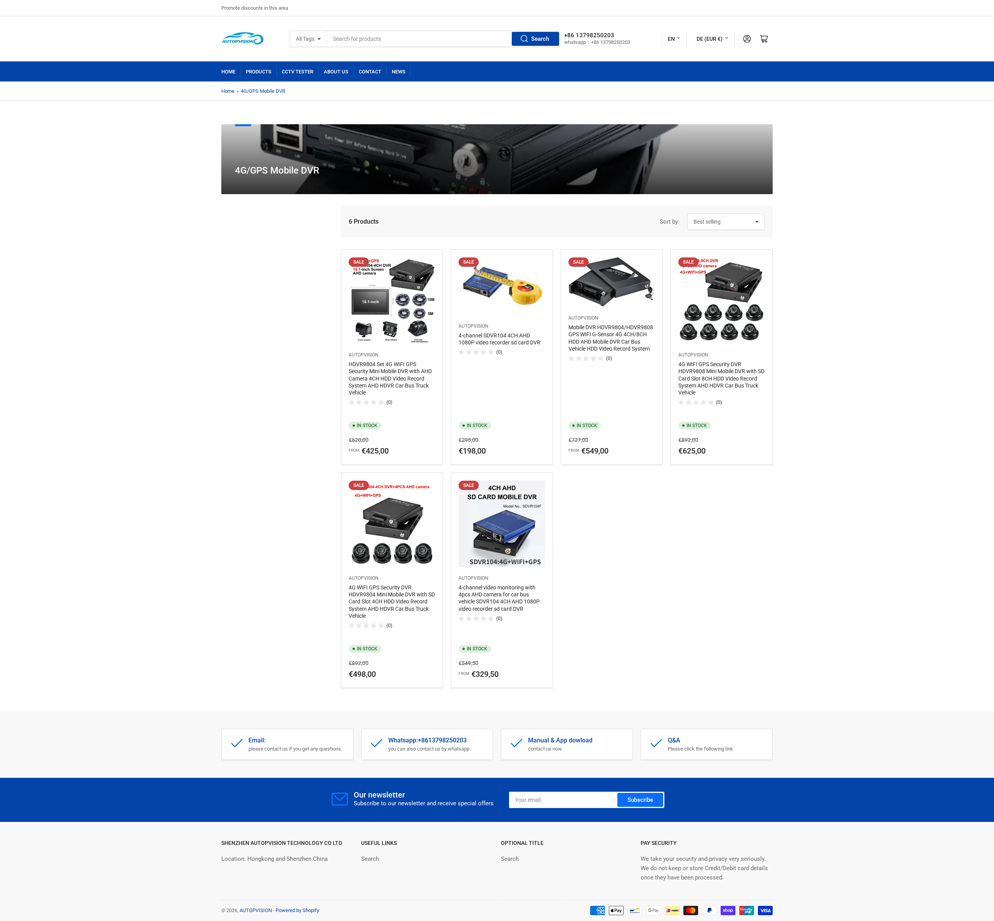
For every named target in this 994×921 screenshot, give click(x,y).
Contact (370, 72)
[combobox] (443, 39)
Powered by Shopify (297, 910)
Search (540, 38)
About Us (336, 72)
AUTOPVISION (364, 355)
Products (258, 72)
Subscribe (640, 799)
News (398, 72)
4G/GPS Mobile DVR (263, 91)
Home (228, 72)
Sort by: (669, 221)
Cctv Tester (297, 72)
